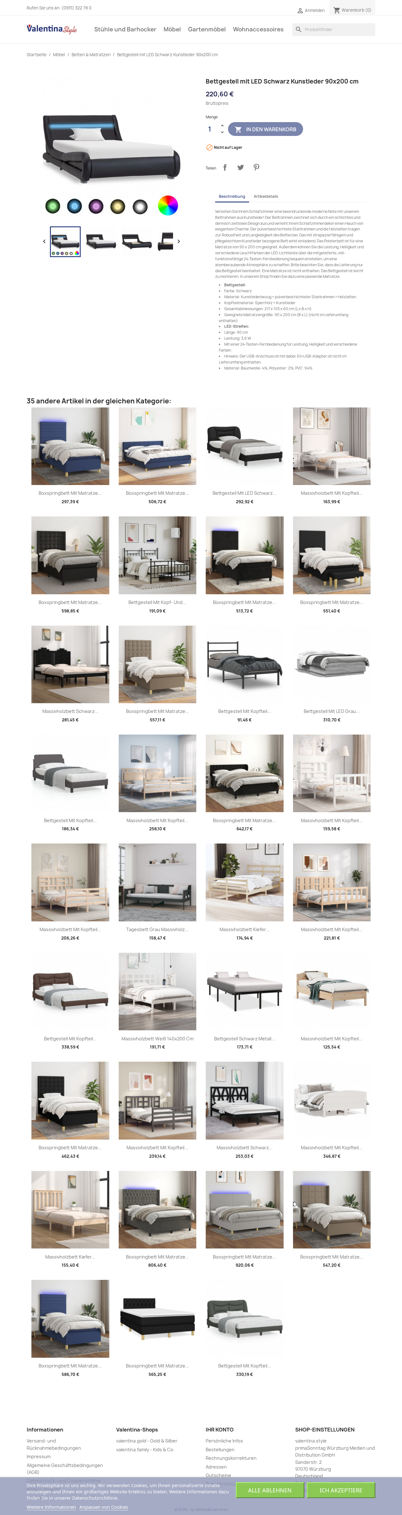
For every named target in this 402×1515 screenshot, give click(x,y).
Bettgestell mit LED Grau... (332, 711)
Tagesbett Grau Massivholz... (157, 929)
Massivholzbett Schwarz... (70, 711)
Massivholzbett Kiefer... (244, 929)
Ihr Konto (220, 1429)
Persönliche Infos (224, 1441)
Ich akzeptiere (341, 1490)
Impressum (39, 1456)
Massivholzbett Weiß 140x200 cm (157, 1039)
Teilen (225, 167)
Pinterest (256, 167)
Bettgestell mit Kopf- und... (157, 602)
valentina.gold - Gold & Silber (146, 1441)
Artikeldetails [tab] (266, 196)
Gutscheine (218, 1475)
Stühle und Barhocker (125, 29)
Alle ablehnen (270, 1490)
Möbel (172, 29)
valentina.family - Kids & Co (144, 1450)
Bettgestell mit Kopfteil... (244, 711)
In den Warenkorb (265, 129)
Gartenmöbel (207, 29)
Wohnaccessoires (258, 29)
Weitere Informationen (51, 1507)
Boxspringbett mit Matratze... (70, 493)
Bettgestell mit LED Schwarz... (244, 493)
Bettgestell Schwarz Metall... (244, 1039)
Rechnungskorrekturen (231, 1458)
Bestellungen (220, 1450)
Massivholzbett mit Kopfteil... (331, 493)
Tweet (240, 167)
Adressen (216, 1467)
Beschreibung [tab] (232, 196)
